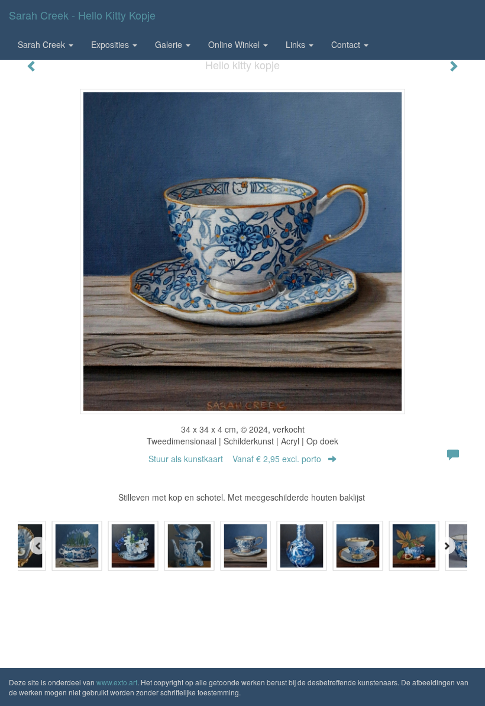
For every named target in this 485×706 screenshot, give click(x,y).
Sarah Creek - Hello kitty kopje (82, 14)
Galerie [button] (170, 44)
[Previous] (38, 546)
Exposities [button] (111, 44)
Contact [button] (347, 44)
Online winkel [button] (235, 44)
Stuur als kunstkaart (234, 459)
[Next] (446, 546)
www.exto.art (116, 682)
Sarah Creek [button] (42, 44)
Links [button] (297, 44)
